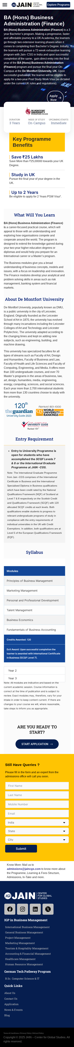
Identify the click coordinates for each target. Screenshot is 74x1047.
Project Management (17, 937)
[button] (5, 5)
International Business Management (27, 927)
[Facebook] (9, 909)
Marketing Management (20, 943)
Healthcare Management (20, 959)
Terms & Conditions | (11, 1033)
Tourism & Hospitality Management (26, 948)
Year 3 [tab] (12, 678)
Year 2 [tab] (12, 670)
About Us (9, 993)
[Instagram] (22, 909)
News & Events (13, 1009)
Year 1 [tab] (12, 562)
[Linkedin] (35, 909)
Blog (7, 1015)
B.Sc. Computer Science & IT (22, 978)
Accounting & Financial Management (28, 953)
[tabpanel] (34, 614)
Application (11, 1004)
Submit (21, 848)
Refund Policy (38, 1033)
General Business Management (24, 932)
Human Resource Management (24, 964)
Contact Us (10, 998)
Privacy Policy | (26, 1033)
